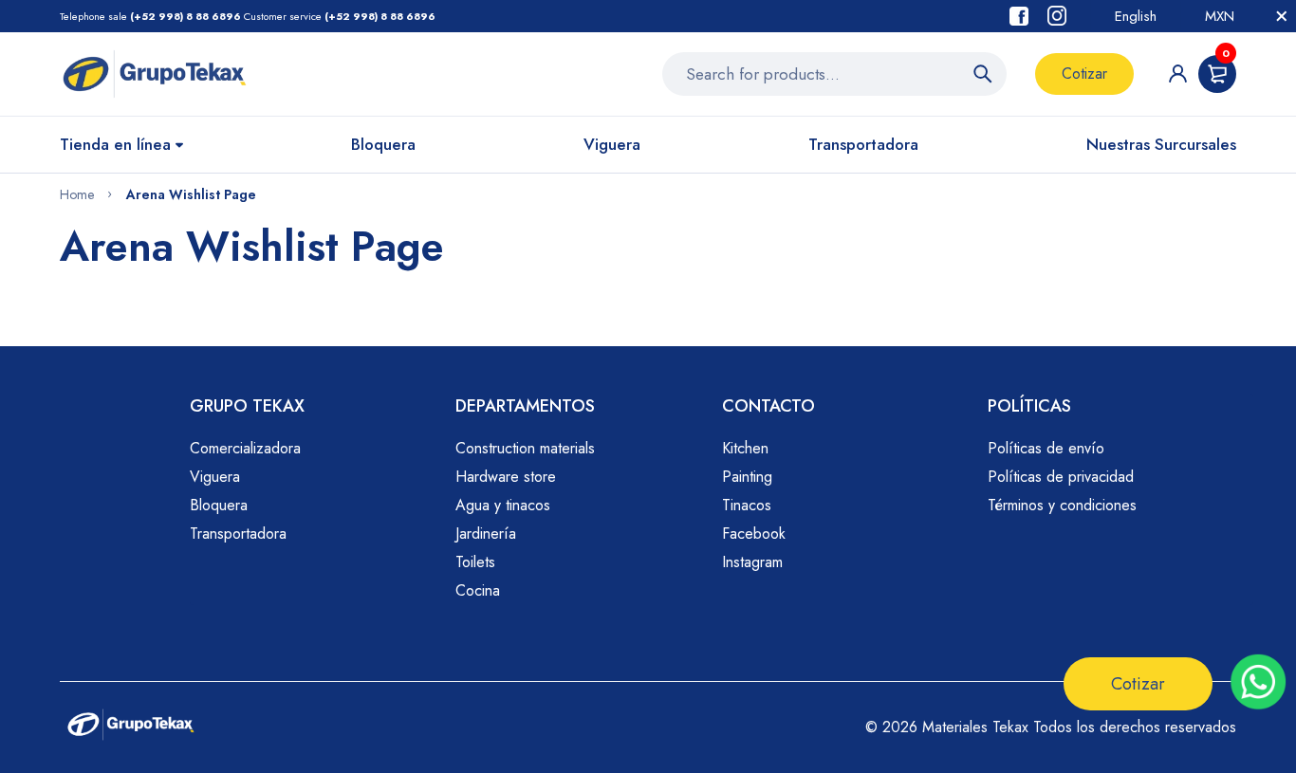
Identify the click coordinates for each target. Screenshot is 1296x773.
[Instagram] (1056, 16)
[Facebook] (1018, 16)
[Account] (1177, 73)
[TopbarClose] (1282, 16)
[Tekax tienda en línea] (155, 73)
